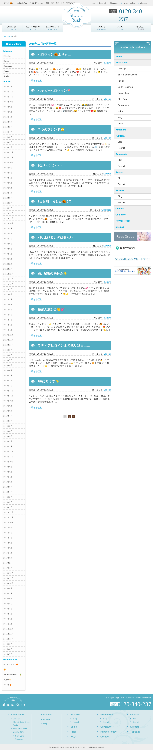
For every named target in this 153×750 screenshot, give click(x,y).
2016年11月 (8, 578)
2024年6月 (7, 122)
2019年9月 (7, 406)
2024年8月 (7, 112)
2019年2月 (7, 441)
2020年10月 (8, 345)
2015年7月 (7, 654)
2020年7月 (7, 360)
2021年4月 (7, 315)
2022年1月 (7, 269)
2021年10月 (8, 284)
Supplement (123, 105)
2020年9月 (7, 350)
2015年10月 (8, 639)
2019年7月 (7, 416)
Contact (102, 3)
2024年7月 (7, 117)
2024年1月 (7, 147)
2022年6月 (7, 244)
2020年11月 (8, 340)
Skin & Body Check (127, 74)
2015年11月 (8, 634)
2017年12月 (8, 512)
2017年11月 (8, 517)
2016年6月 (7, 598)
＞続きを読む (35, 80)
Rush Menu (121, 62)
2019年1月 (7, 446)
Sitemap (119, 227)
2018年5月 (7, 487)
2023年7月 (7, 178)
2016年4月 (7, 609)
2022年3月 (7, 259)
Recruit (121, 148)
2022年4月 (7, 254)
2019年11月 (8, 396)
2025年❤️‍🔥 (7, 685)
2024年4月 (7, 132)
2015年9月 (7, 644)
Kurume (6, 71)
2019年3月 (7, 436)
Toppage (135, 731)
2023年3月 (7, 198)
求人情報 (141, 27)
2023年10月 (8, 162)
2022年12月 (8, 213)
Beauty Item (124, 93)
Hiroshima (120, 129)
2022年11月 (8, 218)
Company (114, 3)
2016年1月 (7, 624)
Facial (121, 80)
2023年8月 (7, 173)
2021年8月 (7, 294)
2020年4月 (7, 370)
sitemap (143, 3)
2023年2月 (7, 203)
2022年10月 (8, 223)
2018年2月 (7, 502)
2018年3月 (7, 497)
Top (93, 3)
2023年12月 (8, 152)
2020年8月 (7, 355)
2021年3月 (7, 320)
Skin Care (122, 99)
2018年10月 (8, 462)
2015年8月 (7, 649)
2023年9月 (7, 168)
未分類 (6, 76)
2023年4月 (7, 193)
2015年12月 (8, 629)
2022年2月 (7, 264)
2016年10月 (8, 583)
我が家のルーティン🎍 (12, 675)
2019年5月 (7, 426)
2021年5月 (7, 309)
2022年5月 (7, 249)
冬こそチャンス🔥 (10, 664)
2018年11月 (8, 457)
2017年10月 (8, 522)
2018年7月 (7, 477)
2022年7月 (7, 239)
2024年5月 (7, 127)
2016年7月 (7, 593)
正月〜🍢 (7, 680)
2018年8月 (7, 472)
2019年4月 (7, 431)
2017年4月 (7, 553)
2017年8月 (7, 533)
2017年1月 (7, 568)
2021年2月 (7, 325)
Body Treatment (125, 87)
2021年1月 (7, 330)
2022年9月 (7, 228)
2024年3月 (7, 137)
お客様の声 (101, 27)
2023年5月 (7, 188)
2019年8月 (7, 411)
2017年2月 (7, 563)
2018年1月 (7, 507)
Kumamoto (7, 66)
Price (120, 123)
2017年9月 (7, 527)
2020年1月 (7, 386)
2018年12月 (8, 451)
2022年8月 (7, 233)
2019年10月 (8, 401)
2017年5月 (7, 548)
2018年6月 (7, 482)
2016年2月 (7, 619)
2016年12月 (8, 573)
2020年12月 (8, 335)
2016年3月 (7, 614)
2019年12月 (8, 391)
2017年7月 (7, 538)
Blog (120, 141)
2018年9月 (7, 467)
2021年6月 (7, 304)
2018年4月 (7, 492)
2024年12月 (8, 92)
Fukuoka (6, 56)
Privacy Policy (122, 220)
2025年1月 (7, 86)
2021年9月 (7, 289)
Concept (12, 27)
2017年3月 (7, 558)
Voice (120, 111)
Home (118, 56)
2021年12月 (8, 274)
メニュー (32, 27)
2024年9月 (7, 107)
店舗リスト (53, 27)
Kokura (6, 61)
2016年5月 (7, 604)
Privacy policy (129, 3)
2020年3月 (7, 375)
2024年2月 (7, 142)
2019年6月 (7, 421)
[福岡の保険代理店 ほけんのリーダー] (132, 270)
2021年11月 (8, 279)
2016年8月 (7, 588)
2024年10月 (8, 102)
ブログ (121, 27)
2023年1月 (7, 208)
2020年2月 (7, 380)
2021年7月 (7, 299)
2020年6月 (7, 365)
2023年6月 (7, 183)
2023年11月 (8, 157)
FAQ (120, 117)
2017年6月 (7, 543)
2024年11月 (8, 97)
